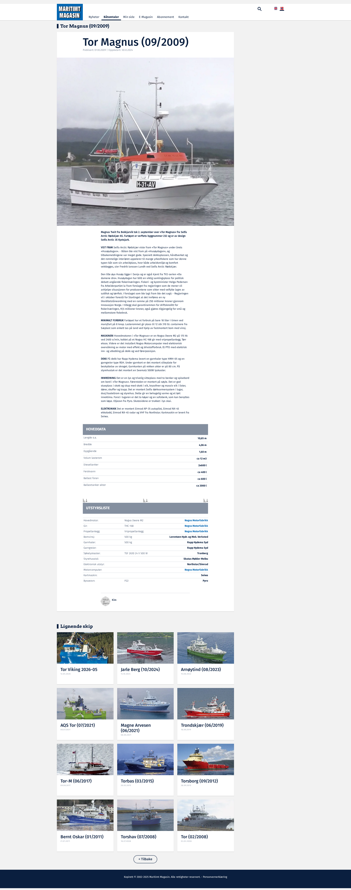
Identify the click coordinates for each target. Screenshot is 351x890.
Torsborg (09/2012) (199, 781)
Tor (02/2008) (194, 837)
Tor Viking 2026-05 (79, 669)
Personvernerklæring (215, 877)
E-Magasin (146, 17)
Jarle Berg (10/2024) (140, 669)
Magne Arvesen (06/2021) (136, 728)
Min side (129, 17)
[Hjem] (70, 12)
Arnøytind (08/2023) (201, 669)
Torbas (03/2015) (137, 781)
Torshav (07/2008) (138, 837)
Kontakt (183, 17)
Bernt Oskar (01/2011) (82, 837)
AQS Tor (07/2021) (78, 725)
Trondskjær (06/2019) (202, 725)
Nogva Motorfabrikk (196, 520)
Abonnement (165, 17)
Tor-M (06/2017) (76, 781)
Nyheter (94, 17)
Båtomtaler (111, 17)
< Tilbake (145, 859)
